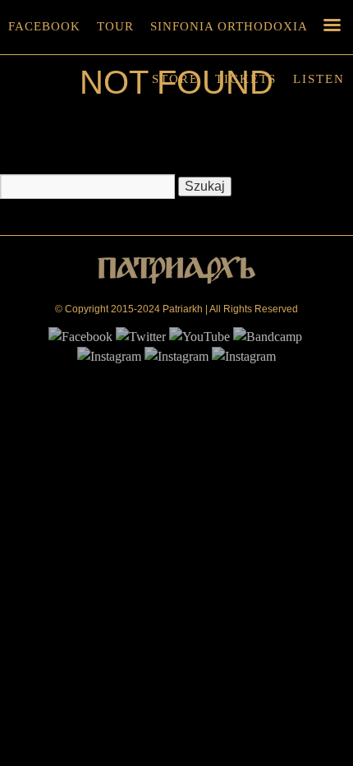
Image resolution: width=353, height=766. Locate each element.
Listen (319, 78)
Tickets (246, 78)
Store (175, 78)
